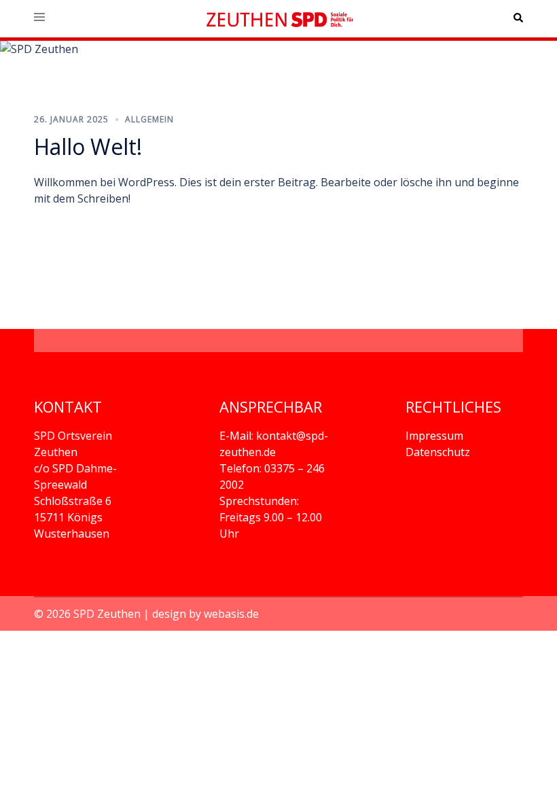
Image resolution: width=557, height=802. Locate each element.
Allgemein (149, 119)
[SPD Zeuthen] (278, 18)
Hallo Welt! (88, 146)
